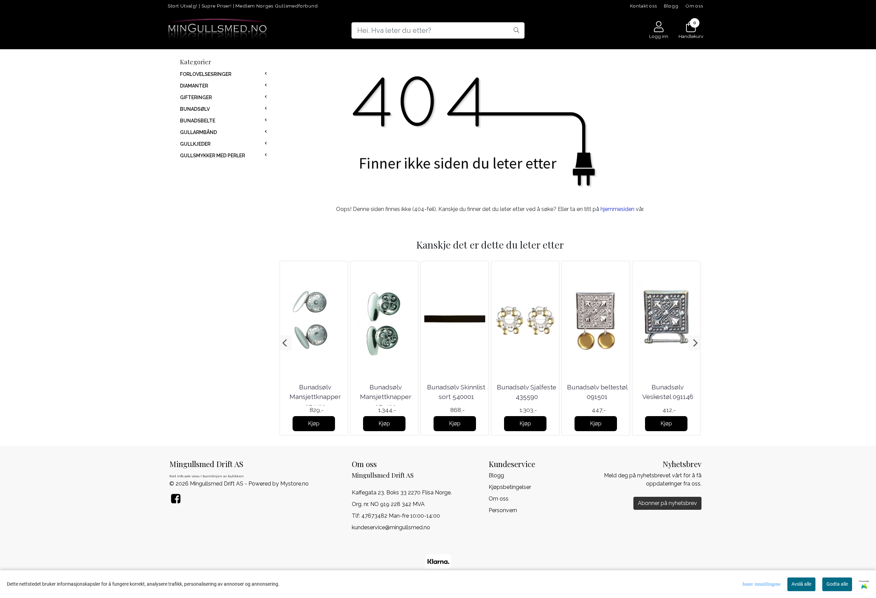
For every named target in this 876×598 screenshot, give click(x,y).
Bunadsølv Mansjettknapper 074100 (315, 396)
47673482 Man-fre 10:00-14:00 (400, 516)
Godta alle (837, 584)
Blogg (671, 6)
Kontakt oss (643, 6)
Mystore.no (294, 483)
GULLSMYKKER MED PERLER (212, 155)
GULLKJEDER (195, 144)
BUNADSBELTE (197, 120)
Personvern (503, 510)
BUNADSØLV (195, 109)
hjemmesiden (617, 209)
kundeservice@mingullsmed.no (391, 527)
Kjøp (314, 423)
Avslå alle (801, 584)
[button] (285, 342)
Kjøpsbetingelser (510, 487)
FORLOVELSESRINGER (205, 74)
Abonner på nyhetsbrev (667, 503)
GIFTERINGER (196, 97)
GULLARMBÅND (198, 132)
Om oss (694, 6)
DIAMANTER (194, 86)
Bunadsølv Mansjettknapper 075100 (385, 396)
